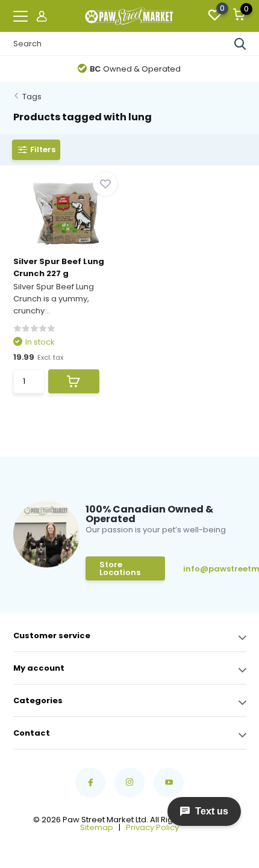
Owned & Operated (135, 69)
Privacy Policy (152, 827)
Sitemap (96, 827)
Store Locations (119, 568)
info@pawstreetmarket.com (214, 569)
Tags (32, 96)
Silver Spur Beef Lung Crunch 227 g (58, 267)
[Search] (240, 44)
